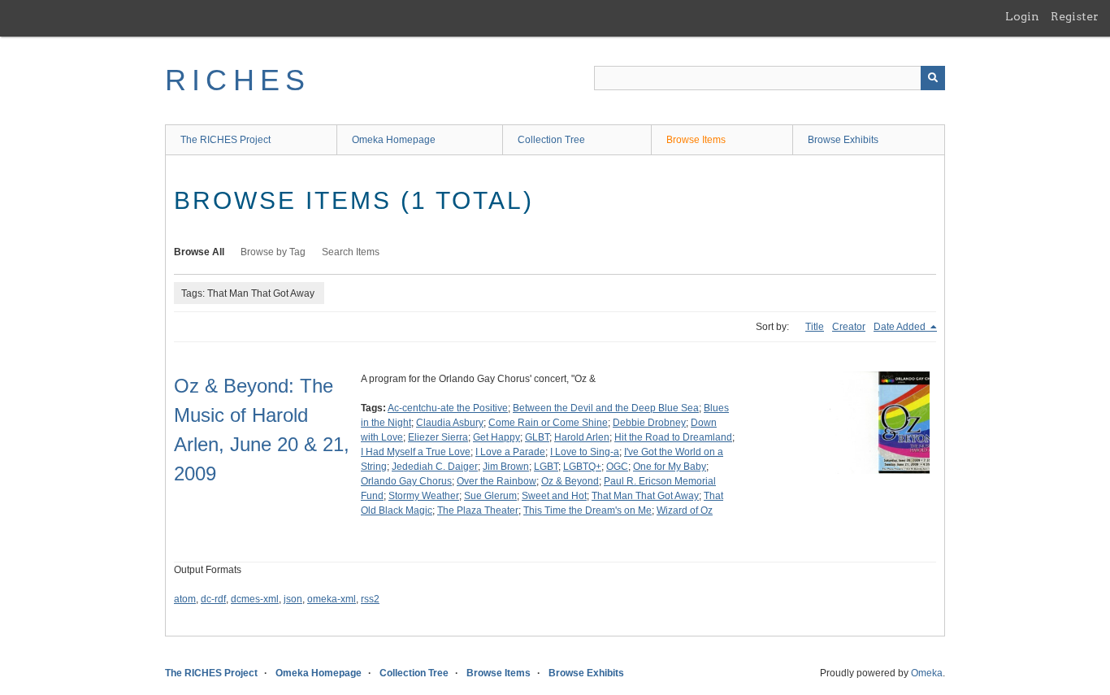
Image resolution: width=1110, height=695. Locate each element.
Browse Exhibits (843, 140)
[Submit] (933, 78)
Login (1022, 16)
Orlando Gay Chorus (406, 481)
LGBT (546, 466)
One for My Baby (669, 466)
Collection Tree (551, 140)
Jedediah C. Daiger (435, 466)
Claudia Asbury (449, 422)
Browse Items (696, 140)
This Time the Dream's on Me (587, 510)
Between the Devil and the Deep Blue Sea (606, 408)
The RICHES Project (225, 140)
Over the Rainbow (496, 481)
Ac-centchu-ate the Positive (448, 408)
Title (814, 326)
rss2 (370, 599)
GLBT (537, 437)
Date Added (901, 326)
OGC (617, 466)
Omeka (927, 673)
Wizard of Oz (685, 510)
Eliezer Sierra (438, 437)
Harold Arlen (581, 437)
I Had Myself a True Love (415, 452)
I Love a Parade (510, 452)
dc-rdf (213, 599)
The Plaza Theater (477, 510)
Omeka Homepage (394, 140)
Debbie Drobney (649, 422)
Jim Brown (506, 466)
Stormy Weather (423, 496)
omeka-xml (331, 599)
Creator (848, 326)
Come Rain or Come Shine (548, 422)
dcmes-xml (255, 599)
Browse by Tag (273, 252)
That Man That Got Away (645, 496)
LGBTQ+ (582, 466)
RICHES (237, 80)
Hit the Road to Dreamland (673, 437)
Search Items (350, 252)
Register (1075, 16)
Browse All (199, 252)
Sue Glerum (490, 496)
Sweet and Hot (554, 496)
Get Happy (496, 437)
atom (185, 599)
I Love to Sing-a (584, 452)
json (293, 599)
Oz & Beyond (570, 481)
